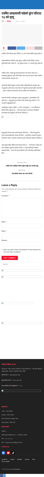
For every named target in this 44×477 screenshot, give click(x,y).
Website (4, 240)
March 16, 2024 (20, 21)
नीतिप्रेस (9, 21)
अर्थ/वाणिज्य (4, 459)
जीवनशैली (19, 459)
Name (4, 222)
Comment (6, 196)
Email (4, 231)
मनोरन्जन (27, 459)
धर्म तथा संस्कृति (5, 461)
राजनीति (12, 459)
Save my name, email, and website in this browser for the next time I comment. (22, 251)
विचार (33, 459)
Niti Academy (16, 469)
